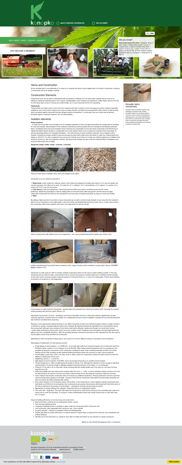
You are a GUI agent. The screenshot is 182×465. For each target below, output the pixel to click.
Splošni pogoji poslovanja (46, 452)
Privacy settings (57, 452)
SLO (147, 33)
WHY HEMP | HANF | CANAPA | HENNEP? (27, 40)
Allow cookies (174, 462)
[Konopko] (37, 10)
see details (61, 462)
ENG (152, 33)
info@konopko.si (78, 449)
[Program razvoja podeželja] (47, 455)
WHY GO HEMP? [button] (102, 23)
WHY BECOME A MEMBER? (22, 50)
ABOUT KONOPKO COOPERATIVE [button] (72, 23)
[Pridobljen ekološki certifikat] (39, 437)
